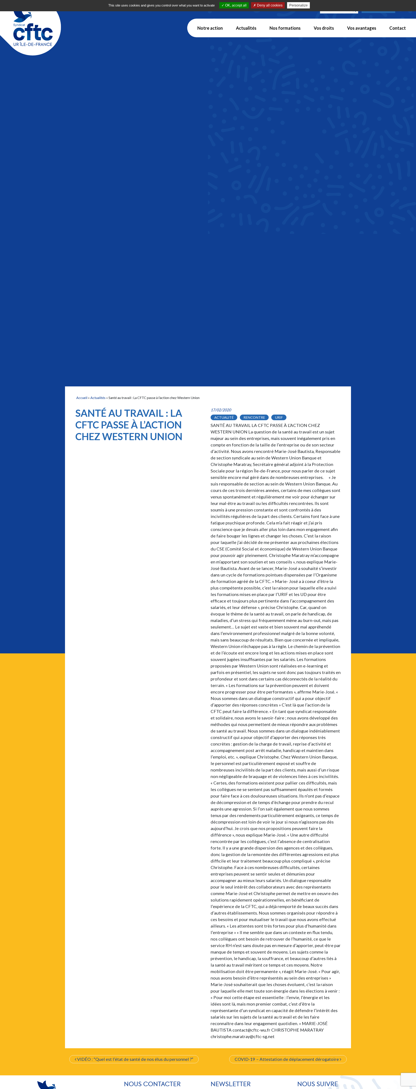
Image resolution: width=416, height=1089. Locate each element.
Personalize (298, 5)
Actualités (246, 28)
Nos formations (285, 28)
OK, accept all (235, 5)
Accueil (81, 398)
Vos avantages (361, 28)
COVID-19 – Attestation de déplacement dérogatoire (287, 1059)
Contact (397, 28)
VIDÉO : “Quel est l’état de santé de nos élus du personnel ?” (134, 1059)
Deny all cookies (269, 5)
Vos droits (324, 28)
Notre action (210, 28)
